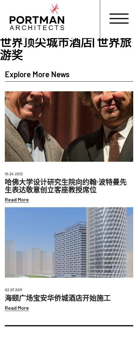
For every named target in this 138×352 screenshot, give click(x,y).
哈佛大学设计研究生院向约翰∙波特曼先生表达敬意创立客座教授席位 (66, 185)
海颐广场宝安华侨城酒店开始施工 (58, 297)
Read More (17, 199)
